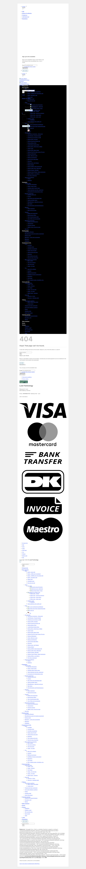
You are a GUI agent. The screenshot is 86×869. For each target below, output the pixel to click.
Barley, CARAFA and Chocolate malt (35, 93)
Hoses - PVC (30, 284)
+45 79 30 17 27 (25, 16)
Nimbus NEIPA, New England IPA (35, 166)
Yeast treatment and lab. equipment (35, 189)
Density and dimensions (33, 221)
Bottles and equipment (32, 213)
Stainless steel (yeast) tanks (34, 188)
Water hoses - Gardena (33, 293)
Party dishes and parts (32, 256)
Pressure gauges (31, 225)
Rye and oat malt (31, 100)
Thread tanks (28, 183)
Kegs (26, 244)
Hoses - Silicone (31, 285)
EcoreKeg (30, 245)
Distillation (32, 119)
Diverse (24, 325)
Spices (29, 178)
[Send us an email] (26, 71)
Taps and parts (31, 264)
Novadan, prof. (28, 317)
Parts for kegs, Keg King (33, 257)
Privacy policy (25, 378)
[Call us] (27, 71)
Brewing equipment (29, 193)
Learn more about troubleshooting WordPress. (29, 863)
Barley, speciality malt (32, 95)
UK (33, 128)
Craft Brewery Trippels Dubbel (34, 135)
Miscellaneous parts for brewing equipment (34, 233)
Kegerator (30, 254)
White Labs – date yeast (35, 116)
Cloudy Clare (30, 148)
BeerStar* (27, 239)
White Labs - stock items (35, 115)
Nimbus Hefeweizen (32, 153)
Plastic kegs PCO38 (32, 250)
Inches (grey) (30, 303)
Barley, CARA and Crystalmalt (34, 91)
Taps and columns (32, 262)
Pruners (29, 196)
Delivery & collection (27, 13)
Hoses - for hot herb (32, 289)
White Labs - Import (34, 111)
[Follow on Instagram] (24, 71)
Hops (26, 123)
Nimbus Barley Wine (32, 143)
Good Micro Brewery (29, 231)
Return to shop (26, 126)
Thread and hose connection (31, 305)
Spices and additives (29, 177)
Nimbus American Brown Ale (34, 141)
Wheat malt (30, 97)
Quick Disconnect (29, 312)
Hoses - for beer (31, 266)
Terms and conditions (27, 377)
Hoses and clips (26, 281)
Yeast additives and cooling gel (34, 121)
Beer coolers (30, 260)
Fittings (24, 299)
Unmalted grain (31, 98)
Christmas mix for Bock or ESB (34, 137)
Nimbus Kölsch (31, 164)
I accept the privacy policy (30, 66)
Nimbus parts (28, 235)
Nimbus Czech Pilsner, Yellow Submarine (36, 172)
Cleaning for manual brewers (31, 315)
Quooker (29, 271)
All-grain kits (25, 85)
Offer (26, 333)
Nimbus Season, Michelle (33, 170)
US (30, 131)
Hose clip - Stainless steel (33, 298)
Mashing (27, 207)
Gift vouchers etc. (29, 329)
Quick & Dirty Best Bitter (33, 159)
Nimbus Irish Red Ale (32, 157)
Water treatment (31, 208)
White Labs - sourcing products (37, 113)
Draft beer (24, 550)
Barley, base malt (31, 89)
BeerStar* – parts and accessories (32, 237)
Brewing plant (25, 230)
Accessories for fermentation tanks (35, 191)
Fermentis (40, 104)
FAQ (23, 11)
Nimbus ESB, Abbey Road (33, 150)
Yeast (23, 548)
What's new (24, 555)
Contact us (24, 15)
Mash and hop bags (32, 210)
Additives (30, 180)
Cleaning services (26, 314)
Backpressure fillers (32, 215)
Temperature (30, 223)
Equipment (24, 182)
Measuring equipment (29, 220)
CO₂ (26, 268)
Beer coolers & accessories (31, 259)
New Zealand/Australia (40, 126)
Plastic (26, 309)
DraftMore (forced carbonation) (34, 274)
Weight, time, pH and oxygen (34, 227)
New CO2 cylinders (32, 269)
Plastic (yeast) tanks (32, 186)
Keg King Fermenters (32, 184)
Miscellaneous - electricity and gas (35, 202)
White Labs (37, 110)
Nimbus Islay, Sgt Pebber (33, 162)
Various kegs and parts (33, 252)
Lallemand (40, 106)
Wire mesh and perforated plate (35, 198)
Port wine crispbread (32, 175)
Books (23, 323)
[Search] (23, 92)
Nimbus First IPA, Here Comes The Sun (36, 152)
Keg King (27, 229)
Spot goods (27, 331)
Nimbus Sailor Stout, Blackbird (34, 168)
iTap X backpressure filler (33, 217)
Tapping (26, 212)
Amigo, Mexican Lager (32, 155)
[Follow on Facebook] (23, 71)
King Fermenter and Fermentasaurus (35, 205)
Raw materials (25, 87)
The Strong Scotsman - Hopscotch (35, 133)
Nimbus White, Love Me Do (33, 173)
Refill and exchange (32, 272)
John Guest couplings (29, 300)
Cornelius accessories (32, 248)
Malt (26, 88)
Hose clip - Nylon (31, 296)
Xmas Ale (30, 161)
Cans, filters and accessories (34, 218)
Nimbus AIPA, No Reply (33, 139)
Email (23, 65)
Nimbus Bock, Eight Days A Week (35, 146)
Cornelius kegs (31, 246)
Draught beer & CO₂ (26, 242)
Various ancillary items (32, 200)
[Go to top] (20, 561)
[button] (44, 7)
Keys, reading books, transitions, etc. (36, 280)
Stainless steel (28, 311)
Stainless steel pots (32, 194)
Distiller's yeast (31, 118)
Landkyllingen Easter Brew (33, 144)
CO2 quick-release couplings (31, 307)
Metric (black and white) (33, 302)
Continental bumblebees (37, 124)
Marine (26, 319)
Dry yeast (30, 585)
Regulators (30, 276)
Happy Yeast (39, 108)
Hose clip (27, 295)
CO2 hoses (30, 278)
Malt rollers (30, 203)
